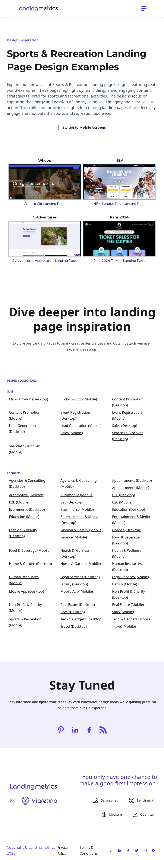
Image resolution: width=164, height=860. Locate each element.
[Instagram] (145, 850)
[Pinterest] (61, 730)
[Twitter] (136, 850)
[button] (144, 8)
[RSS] (103, 730)
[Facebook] (89, 730)
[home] (37, 8)
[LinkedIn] (75, 730)
